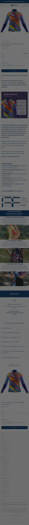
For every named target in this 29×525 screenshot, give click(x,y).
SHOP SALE (14, 269)
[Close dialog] (26, 246)
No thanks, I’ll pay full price (14, 276)
